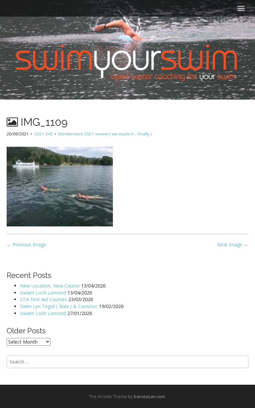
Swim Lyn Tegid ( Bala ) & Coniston (59, 306)
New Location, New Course (50, 286)
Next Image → (232, 244)
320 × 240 (43, 134)
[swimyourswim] (127, 40)
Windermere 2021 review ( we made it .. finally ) (105, 134)
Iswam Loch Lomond (43, 292)
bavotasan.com (149, 396)
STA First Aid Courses (43, 299)
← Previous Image (26, 244)
